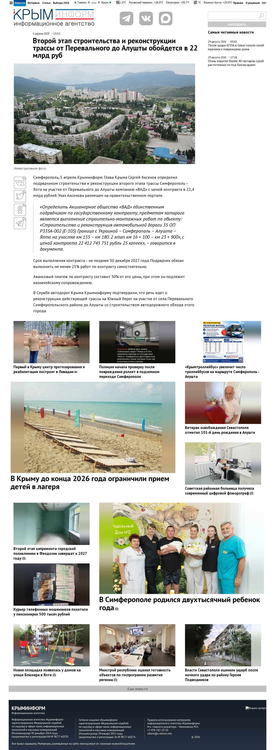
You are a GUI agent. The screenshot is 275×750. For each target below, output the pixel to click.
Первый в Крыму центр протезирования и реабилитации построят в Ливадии (49, 369)
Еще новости (137, 688)
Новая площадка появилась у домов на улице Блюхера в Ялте (47, 672)
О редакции (253, 3)
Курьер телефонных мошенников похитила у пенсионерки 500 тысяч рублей (50, 612)
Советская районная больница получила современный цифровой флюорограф (219, 491)
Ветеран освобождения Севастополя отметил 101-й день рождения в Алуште (220, 430)
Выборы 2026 (61, 3)
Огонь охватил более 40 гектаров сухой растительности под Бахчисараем (236, 63)
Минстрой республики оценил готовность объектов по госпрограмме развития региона (135, 675)
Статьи (46, 3)
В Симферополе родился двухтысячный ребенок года (179, 603)
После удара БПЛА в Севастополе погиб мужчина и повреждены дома (236, 47)
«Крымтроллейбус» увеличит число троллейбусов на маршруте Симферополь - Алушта (222, 371)
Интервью (34, 3)
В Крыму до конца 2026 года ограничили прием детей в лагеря (90, 482)
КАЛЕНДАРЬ (237, 24)
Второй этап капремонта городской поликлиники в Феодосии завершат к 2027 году (50, 553)
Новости (20, 3)
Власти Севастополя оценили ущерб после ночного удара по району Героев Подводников (221, 675)
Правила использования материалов (169, 720)
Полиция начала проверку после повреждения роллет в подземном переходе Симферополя (129, 371)
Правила (238, 3)
